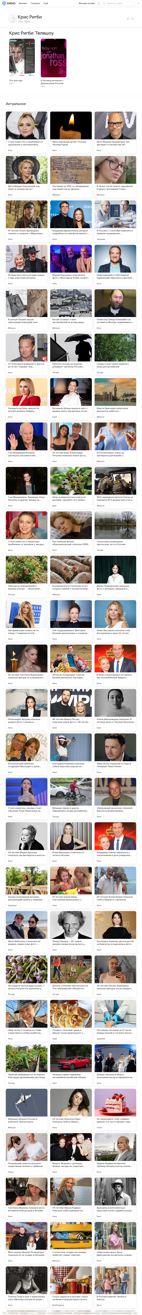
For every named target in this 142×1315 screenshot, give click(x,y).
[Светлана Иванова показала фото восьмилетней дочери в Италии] (26, 1198)
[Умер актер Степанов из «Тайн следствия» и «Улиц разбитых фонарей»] (26, 1021)
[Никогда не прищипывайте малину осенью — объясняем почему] (26, 576)
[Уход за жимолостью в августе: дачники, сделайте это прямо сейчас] (71, 488)
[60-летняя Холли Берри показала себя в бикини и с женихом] (115, 887)
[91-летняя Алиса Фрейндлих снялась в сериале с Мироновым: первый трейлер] (26, 221)
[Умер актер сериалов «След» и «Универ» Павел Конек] (115, 754)
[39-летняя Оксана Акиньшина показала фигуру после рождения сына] (115, 976)
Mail (4, 1313)
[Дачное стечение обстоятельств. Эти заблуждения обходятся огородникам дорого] (71, 976)
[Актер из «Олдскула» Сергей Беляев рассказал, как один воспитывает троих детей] (71, 665)
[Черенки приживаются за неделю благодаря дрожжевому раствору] (26, 1065)
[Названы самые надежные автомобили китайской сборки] (71, 1065)
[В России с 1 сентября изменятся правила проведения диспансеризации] (115, 221)
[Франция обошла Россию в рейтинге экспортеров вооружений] (26, 1109)
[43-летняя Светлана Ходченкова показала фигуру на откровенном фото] (26, 665)
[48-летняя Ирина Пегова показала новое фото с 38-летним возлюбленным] (71, 710)
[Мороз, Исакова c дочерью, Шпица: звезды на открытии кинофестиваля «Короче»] (71, 1154)
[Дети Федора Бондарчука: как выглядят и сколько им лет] (115, 132)
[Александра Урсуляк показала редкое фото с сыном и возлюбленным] (26, 710)
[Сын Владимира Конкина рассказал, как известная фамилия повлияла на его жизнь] (26, 443)
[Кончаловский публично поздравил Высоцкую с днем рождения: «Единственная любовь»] (26, 754)
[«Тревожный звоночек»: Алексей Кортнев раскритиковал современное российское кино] (115, 798)
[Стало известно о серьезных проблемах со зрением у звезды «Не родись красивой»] (26, 532)
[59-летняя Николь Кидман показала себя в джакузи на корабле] (71, 1198)
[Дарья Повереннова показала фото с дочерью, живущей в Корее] (115, 576)
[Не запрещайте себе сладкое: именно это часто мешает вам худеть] (115, 1109)
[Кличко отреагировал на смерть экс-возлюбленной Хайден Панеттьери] (115, 665)
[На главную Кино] (10, 3)
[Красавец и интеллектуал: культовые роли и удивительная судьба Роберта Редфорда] (115, 1198)
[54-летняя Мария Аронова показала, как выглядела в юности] (26, 843)
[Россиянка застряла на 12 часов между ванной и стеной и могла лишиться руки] (115, 1021)
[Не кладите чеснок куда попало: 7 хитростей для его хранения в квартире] (26, 976)
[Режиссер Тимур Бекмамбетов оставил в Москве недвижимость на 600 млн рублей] (115, 310)
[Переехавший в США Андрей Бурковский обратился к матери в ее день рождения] (115, 265)
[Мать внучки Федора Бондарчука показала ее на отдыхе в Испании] (26, 1243)
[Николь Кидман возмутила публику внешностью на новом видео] (115, 1154)
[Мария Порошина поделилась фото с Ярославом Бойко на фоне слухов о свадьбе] (71, 265)
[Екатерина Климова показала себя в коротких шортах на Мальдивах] (71, 754)
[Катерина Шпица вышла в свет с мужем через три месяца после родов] (71, 399)
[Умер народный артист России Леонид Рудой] (71, 132)
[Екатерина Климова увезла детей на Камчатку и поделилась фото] (115, 932)
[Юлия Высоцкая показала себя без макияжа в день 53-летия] (115, 621)
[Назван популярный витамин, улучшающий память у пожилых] (26, 887)
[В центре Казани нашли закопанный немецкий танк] (26, 310)
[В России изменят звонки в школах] (115, 1287)
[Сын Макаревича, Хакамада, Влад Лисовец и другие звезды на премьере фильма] (26, 488)
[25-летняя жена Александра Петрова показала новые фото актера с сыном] (71, 443)
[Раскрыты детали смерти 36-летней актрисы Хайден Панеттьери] (26, 399)
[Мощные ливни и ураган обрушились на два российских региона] (71, 798)
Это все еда (15, 80)
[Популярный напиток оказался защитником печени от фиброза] (26, 1154)
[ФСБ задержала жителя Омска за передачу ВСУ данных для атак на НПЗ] (115, 488)
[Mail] (4, 3)
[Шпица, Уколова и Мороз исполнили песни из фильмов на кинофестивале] (115, 1065)
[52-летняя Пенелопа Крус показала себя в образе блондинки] (71, 1109)
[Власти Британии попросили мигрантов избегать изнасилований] (115, 399)
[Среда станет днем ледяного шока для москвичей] (115, 354)
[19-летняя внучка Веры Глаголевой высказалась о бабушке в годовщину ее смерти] (71, 887)
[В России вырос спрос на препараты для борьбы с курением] (115, 443)
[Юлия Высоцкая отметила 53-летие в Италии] (71, 843)
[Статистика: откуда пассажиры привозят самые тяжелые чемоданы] (71, 1243)
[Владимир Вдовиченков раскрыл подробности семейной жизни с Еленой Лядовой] (71, 221)
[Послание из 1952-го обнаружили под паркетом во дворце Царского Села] (71, 177)
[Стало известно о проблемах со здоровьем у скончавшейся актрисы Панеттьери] (26, 132)
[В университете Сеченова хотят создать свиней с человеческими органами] (71, 576)
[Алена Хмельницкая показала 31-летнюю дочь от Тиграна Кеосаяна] (115, 710)
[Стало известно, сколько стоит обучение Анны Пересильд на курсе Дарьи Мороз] (26, 798)
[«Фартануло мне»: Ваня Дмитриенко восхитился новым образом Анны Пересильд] (115, 1243)
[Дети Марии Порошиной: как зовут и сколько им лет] (26, 177)
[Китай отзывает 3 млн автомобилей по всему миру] (71, 310)
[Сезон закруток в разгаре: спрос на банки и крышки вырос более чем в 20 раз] (71, 1287)
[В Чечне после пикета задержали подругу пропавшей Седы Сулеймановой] (115, 177)
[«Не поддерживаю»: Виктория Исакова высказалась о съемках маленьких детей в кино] (71, 621)
